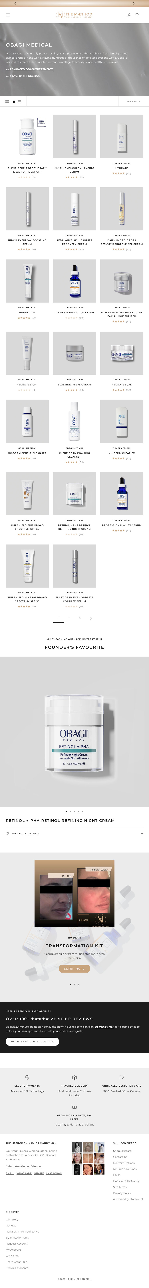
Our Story (12, 1219)
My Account (13, 1249)
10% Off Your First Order (74, 3)
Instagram (54, 1173)
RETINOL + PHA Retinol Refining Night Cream (74, 527)
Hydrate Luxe (122, 384)
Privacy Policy (122, 1193)
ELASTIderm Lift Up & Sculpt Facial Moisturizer (121, 314)
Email (10, 1173)
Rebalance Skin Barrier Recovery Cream (74, 242)
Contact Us (120, 1157)
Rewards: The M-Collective (22, 1231)
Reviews (11, 1225)
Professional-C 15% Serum (121, 525)
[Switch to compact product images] (19, 101)
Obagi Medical (27, 163)
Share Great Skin (16, 1262)
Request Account (17, 1243)
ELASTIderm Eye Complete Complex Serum (74, 599)
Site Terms (120, 1187)
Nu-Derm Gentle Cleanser (27, 453)
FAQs (116, 1175)
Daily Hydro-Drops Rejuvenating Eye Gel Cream (122, 242)
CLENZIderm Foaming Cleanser (74, 455)
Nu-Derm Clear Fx (121, 453)
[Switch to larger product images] (7, 101)
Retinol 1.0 (27, 312)
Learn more (74, 968)
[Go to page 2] (90, 618)
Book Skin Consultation (32, 1041)
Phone (39, 1173)
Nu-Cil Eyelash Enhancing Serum (74, 170)
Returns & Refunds (125, 1169)
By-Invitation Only (17, 1237)
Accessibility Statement (128, 1199)
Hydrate (121, 168)
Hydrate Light (27, 384)
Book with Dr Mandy (126, 1181)
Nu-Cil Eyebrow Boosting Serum (27, 242)
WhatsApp (24, 1173)
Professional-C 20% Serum (74, 312)
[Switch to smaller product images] (13, 101)
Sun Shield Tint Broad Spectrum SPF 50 (27, 527)
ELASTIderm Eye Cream (74, 384)
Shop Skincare (122, 1151)
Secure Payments (17, 1268)
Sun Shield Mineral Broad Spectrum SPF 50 (27, 599)
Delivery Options (124, 1163)
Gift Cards (12, 1256)
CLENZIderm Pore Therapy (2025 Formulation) (27, 170)
